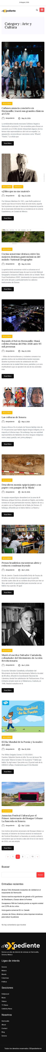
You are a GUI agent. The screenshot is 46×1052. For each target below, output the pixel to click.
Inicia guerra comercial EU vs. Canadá (15, 910)
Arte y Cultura (7, 103)
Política (4, 982)
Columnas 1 (18, 186)
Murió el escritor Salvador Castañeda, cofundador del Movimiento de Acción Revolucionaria (22, 658)
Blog (3, 1032)
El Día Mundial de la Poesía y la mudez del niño (22, 743)
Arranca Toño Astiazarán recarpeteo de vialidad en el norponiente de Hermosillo (21, 891)
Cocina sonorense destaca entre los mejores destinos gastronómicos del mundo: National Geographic (21, 256)
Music (4, 998)
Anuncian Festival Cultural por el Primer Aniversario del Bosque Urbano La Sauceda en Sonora (22, 818)
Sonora (4, 967)
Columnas (5, 978)
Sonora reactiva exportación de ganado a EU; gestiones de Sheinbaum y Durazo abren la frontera (22, 898)
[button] (42, 10)
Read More (7, 143)
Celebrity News (7, 1009)
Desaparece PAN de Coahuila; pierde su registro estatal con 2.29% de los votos (22, 904)
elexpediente (10, 118)
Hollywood (5, 994)
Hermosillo (5, 1021)
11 (32, 857)
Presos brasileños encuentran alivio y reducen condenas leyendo (21, 564)
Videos (4, 1001)
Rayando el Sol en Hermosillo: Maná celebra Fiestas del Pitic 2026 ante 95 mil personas (21, 344)
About (4, 1025)
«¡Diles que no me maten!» (16, 191)
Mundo (4, 974)
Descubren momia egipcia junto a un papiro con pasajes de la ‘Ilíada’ (21, 486)
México (4, 971)
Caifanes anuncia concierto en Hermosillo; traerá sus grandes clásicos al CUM (23, 111)
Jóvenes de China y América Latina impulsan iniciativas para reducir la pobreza (22, 915)
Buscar (6, 866)
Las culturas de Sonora (14, 417)
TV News (5, 1005)
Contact (4, 1028)
